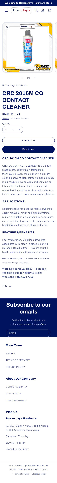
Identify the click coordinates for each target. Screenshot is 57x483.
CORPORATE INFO (16, 387)
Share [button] (8, 286)
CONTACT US (13, 393)
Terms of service (21, 474)
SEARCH (11, 353)
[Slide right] (35, 78)
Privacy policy (41, 469)
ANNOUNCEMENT (16, 400)
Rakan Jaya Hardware (27, 466)
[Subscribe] (47, 333)
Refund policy (25, 469)
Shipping (5, 118)
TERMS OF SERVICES (18, 360)
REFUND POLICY (15, 367)
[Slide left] (22, 78)
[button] (6, 10)
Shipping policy (39, 474)
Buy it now (28, 149)
